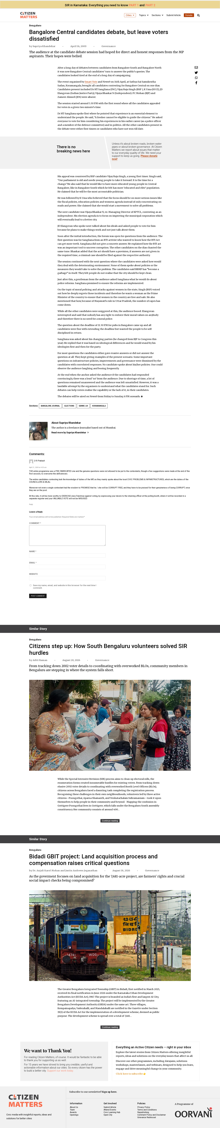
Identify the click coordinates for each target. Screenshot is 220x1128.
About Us (74, 1107)
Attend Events (110, 1110)
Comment (35, 523)
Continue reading (110, 821)
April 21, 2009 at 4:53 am (38, 467)
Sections (156, 15)
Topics (142, 15)
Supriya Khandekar (44, 46)
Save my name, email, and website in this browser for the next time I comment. (64, 586)
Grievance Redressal (146, 1117)
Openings (74, 1115)
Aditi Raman (40, 660)
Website (33, 574)
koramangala (99, 406)
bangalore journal (50, 406)
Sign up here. (109, 1091)
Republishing (143, 1112)
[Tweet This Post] (196, 72)
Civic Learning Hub (112, 1112)
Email (33, 563)
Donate (189, 15)
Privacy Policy (143, 1107)
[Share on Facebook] (196, 82)
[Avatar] (38, 431)
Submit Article (173, 15)
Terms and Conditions (147, 1110)
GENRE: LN (83, 406)
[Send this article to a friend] (196, 67)
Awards (73, 1112)
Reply (31, 504)
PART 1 (134, 5)
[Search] (198, 15)
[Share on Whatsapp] (196, 77)
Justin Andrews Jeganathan (81, 870)
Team (72, 1110)
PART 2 (150, 5)
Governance (108, 46)
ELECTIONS (69, 406)
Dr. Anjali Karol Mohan (46, 870)
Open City (108, 1115)
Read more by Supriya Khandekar (68, 432)
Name (32, 551)
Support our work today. (60, 1070)
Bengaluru (35, 25)
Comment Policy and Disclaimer (151, 1115)
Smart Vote (91, 81)
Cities (129, 15)
